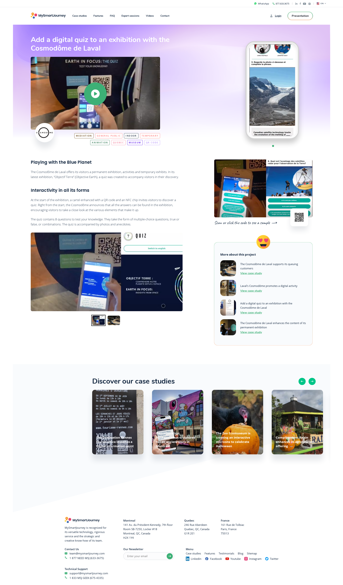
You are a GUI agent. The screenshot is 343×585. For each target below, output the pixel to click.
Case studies (79, 16)
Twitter (274, 559)
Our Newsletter (133, 549)
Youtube (235, 559)
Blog (240, 553)
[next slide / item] (306, 90)
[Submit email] (170, 556)
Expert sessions (130, 16)
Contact (164, 16)
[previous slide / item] (238, 90)
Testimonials (226, 553)
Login (278, 15)
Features (98, 16)
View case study (251, 273)
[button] (273, 146)
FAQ (112, 16)
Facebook (216, 559)
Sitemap (252, 553)
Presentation (300, 16)
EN (322, 3)
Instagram (255, 559)
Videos (150, 16)
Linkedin (196, 559)
